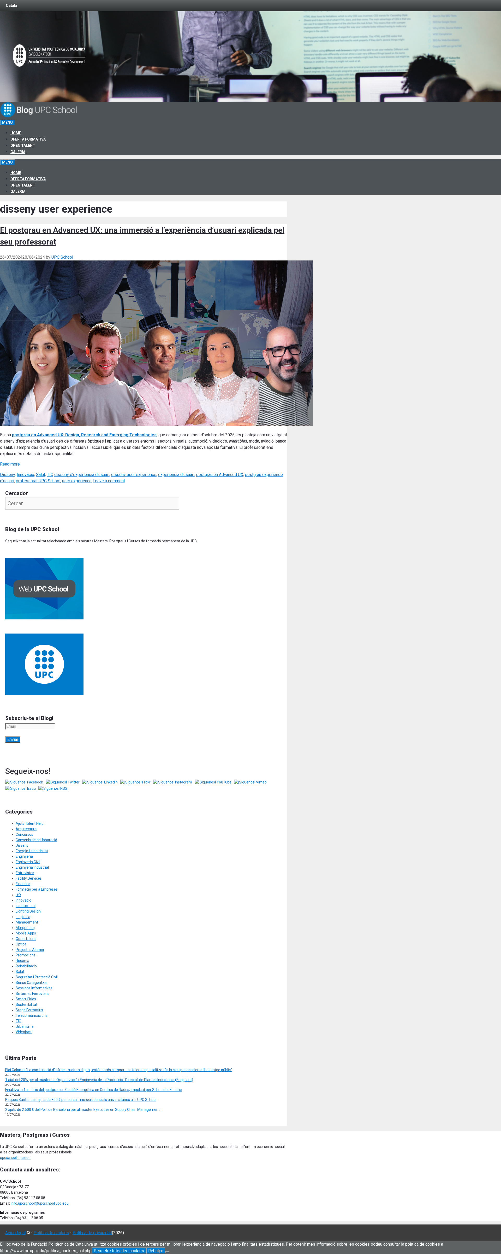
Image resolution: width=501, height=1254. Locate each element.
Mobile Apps (26, 933)
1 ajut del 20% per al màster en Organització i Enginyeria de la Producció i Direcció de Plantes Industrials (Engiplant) (99, 1080)
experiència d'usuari (176, 474)
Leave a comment (109, 480)
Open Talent (22, 145)
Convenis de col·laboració (36, 840)
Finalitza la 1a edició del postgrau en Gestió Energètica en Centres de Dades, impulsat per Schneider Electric (93, 1090)
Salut (40, 474)
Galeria (17, 152)
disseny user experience (133, 474)
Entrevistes (25, 873)
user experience (77, 480)
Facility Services (29, 878)
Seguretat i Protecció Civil (37, 977)
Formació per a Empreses (37, 889)
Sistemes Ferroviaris (32, 993)
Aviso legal (15, 1232)
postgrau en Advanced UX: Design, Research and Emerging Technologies (84, 434)
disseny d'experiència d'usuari (81, 474)
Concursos (24, 834)
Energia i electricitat (32, 851)
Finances (23, 884)
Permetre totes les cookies (119, 1250)
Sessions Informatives (34, 988)
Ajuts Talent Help (30, 823)
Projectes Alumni (30, 950)
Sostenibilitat (26, 1004)
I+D (18, 895)
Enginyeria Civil (28, 862)
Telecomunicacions (31, 1015)
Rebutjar (155, 1250)
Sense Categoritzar (32, 982)
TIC (50, 474)
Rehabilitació (26, 966)
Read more (10, 464)
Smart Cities (26, 999)
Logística (23, 917)
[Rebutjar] (167, 1252)
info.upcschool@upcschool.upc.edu (40, 1203)
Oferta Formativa (28, 139)
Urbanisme (25, 1026)
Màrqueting (25, 928)
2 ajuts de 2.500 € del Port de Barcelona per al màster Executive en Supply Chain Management (82, 1109)
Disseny (7, 474)
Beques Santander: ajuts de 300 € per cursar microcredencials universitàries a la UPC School (80, 1100)
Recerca (22, 961)
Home (15, 133)
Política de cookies (51, 1232)
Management (27, 922)
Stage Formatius (29, 1010)
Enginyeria (24, 856)
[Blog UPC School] (39, 116)
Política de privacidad (92, 1232)
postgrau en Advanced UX (219, 474)
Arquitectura (26, 829)
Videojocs (24, 1032)
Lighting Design (28, 911)
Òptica (21, 944)
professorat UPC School (38, 480)
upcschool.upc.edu (15, 1158)
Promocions (25, 955)
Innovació (25, 474)
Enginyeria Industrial (32, 867)
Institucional (25, 906)
